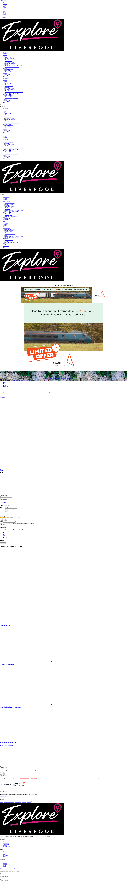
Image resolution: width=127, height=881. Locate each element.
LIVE (4, 76)
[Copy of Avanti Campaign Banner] (63, 302)
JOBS (4, 56)
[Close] (0, 879)
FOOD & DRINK (6, 57)
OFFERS (5, 53)
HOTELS (5, 73)
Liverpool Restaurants (9, 58)
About (4, 2)
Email (1, 520)
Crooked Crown (8, 61)
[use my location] (63, 498)
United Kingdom (56, 378)
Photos (2, 397)
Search (1, 106)
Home (46, 378)
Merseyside (64, 378)
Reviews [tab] (6, 386)
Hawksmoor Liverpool (10, 63)
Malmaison (7, 74)
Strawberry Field (8, 70)
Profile (2, 389)
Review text (2, 516)
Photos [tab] (5, 383)
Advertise (5, 4)
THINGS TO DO (6, 68)
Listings (50, 378)
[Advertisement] (63, 755)
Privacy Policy (34, 778)
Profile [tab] (5, 382)
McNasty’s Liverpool (9, 62)
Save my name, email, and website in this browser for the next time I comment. (17, 523)
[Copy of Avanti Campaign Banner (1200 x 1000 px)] (63, 369)
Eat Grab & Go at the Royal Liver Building (14, 65)
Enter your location (4, 495)
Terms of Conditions (24, 778)
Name (1, 519)
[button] (63, 105)
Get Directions (3, 499)
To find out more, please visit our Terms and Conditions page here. (14, 868)
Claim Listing (3, 543)
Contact (4, 6)
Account (4, 7)
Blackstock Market (9, 69)
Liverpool (69, 378)
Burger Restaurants (9, 59)
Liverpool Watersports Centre (11, 71)
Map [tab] (5, 385)
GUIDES (5, 55)
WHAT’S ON (6, 52)
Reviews (3, 502)
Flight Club (7, 64)
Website (1, 521)
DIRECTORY (6, 75)
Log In (4, 8)
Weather (4, 5)
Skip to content (3, 0)
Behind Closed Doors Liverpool (12, 67)
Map (1, 470)
